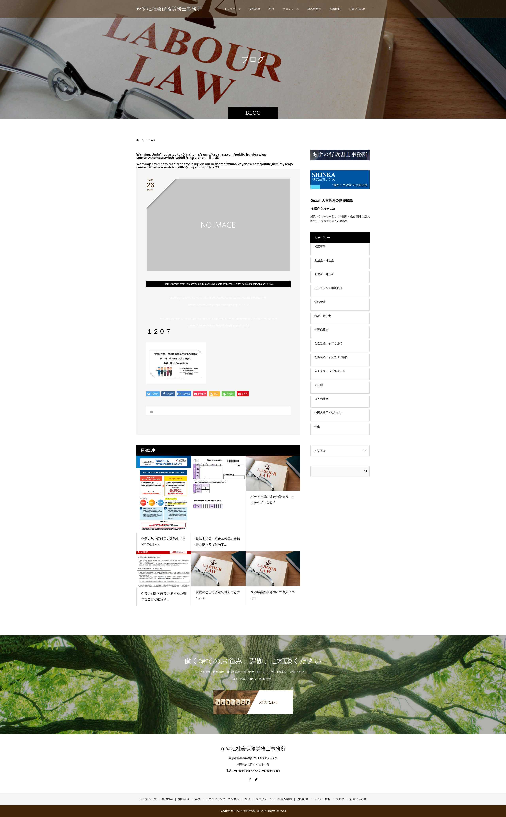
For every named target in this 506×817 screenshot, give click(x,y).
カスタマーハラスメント (329, 371)
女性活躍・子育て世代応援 (331, 357)
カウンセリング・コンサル (222, 799)
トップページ (232, 9)
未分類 (318, 385)
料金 (271, 9)
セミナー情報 (322, 799)
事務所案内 (314, 9)
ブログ (340, 799)
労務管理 (320, 302)
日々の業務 (321, 399)
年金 (317, 426)
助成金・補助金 (324, 260)
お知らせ (302, 799)
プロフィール (290, 9)
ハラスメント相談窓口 (328, 288)
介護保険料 (321, 329)
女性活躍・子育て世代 (328, 343)
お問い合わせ (357, 9)
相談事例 (320, 246)
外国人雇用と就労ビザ (328, 412)
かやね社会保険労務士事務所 (168, 8)
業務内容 (254, 9)
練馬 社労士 (322, 316)
